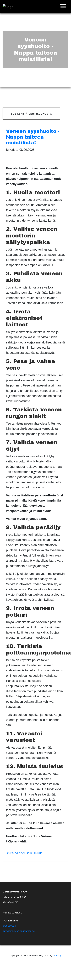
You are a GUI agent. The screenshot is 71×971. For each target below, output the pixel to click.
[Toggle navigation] (63, 7)
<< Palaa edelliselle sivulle (24, 853)
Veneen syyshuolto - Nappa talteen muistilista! (32, 137)
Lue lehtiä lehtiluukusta (31, 113)
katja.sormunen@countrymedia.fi (19, 931)
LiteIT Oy (57, 955)
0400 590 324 (9, 925)
